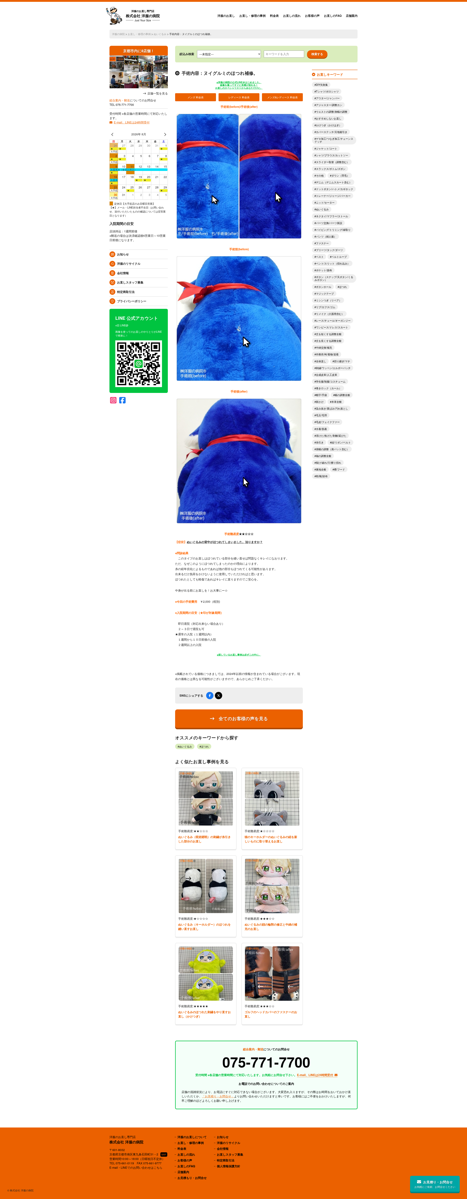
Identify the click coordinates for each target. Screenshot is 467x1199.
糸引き (320, 442)
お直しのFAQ (332, 15)
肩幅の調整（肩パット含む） (332, 449)
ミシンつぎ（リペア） (328, 300)
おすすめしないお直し (328, 118)
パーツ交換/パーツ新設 (329, 223)
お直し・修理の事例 (252, 15)
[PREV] (112, 134)
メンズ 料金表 (196, 97)
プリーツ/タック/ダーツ (329, 250)
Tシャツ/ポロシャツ (327, 91)
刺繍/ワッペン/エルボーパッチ (333, 368)
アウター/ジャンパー (328, 98)
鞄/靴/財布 (322, 476)
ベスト (320, 256)
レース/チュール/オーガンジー (333, 320)
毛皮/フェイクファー (328, 422)
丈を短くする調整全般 (328, 334)
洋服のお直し (226, 15)
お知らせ (123, 254)
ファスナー (322, 243)
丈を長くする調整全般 (328, 341)
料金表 (274, 15)
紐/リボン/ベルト (341, 442)
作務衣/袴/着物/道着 (327, 354)
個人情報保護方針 (228, 1166)
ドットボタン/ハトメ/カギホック (334, 189)
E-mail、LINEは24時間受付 (132, 122)
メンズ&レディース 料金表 (282, 97)
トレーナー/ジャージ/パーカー (333, 196)
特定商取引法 (126, 292)
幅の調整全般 (342, 395)
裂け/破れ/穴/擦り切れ (328, 462)
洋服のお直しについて (192, 1137)
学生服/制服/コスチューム (331, 381)
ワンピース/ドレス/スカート (332, 327)
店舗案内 (352, 15)
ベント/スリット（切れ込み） (333, 263)
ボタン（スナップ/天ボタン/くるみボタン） (333, 278)
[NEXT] (164, 134)
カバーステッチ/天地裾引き (331, 132)
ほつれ (205, 746)
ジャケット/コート (326, 148)
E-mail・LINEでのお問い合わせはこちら (135, 1167)
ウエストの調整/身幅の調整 (331, 111)
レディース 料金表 (239, 97)
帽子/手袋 (321, 395)
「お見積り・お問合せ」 (218, 1096)
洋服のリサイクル (128, 263)
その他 (320, 175)
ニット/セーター (325, 202)
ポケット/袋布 (324, 270)
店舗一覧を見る (157, 93)
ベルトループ (339, 256)
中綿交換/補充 (324, 347)
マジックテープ (325, 293)
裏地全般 (321, 469)
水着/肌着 (321, 429)
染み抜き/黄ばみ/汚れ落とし (332, 408)
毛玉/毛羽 (321, 415)
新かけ (320, 401)
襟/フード (339, 469)
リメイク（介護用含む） (330, 314)
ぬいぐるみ (160, 34)
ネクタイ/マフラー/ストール (332, 216)
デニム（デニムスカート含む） (334, 182)
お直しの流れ (292, 15)
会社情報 (123, 273)
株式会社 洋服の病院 (143, 15)
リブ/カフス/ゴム (325, 307)
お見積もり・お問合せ (192, 1178)
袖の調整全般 (323, 456)
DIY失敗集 (322, 84)
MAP (163, 1154)
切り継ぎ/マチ (342, 361)
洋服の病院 (118, 34)
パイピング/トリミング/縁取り (333, 229)
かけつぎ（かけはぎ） (328, 125)
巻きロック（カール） (328, 388)
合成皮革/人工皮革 (326, 375)
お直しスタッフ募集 (130, 282)
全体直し (321, 361)
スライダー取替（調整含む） (332, 162)
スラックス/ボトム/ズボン (331, 169)
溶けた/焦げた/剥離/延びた (331, 435)
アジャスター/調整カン (329, 105)
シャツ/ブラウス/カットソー (332, 155)
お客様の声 (312, 15)
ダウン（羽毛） (340, 175)
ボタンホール (323, 287)
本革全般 (336, 401)
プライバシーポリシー (131, 301)
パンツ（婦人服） (326, 236)
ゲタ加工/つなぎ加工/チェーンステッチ (333, 140)
